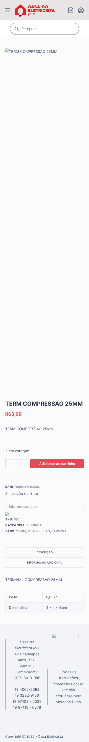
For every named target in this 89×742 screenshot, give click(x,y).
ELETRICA (34, 525)
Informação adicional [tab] (44, 562)
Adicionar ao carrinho (57, 463)
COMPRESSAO (39, 531)
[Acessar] (81, 10)
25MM (21, 531)
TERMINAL (60, 531)
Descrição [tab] (45, 552)
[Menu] (7, 10)
